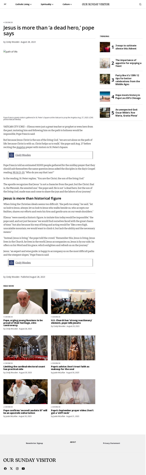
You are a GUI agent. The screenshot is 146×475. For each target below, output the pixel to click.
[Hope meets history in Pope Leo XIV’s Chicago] (105, 96)
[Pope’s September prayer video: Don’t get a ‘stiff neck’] (73, 391)
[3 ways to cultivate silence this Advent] (105, 47)
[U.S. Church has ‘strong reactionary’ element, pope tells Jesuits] (73, 301)
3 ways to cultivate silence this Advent (125, 47)
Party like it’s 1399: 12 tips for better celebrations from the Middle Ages (127, 80)
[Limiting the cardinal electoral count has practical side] (25, 347)
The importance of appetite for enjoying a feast (128, 63)
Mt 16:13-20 (18, 172)
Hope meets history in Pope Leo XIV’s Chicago (128, 96)
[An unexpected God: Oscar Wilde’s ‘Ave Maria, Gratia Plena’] (105, 112)
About (73, 442)
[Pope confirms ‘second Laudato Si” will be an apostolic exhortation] (25, 391)
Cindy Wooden (23, 155)
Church (8, 22)
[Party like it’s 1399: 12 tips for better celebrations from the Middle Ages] (105, 79)
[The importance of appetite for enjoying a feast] (105, 63)
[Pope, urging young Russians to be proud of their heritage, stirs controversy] (25, 301)
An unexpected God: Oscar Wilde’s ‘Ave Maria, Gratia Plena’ (126, 112)
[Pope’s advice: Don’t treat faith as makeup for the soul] (73, 347)
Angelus (20, 147)
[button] (5, 4)
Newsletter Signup (34, 443)
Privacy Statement (111, 443)
